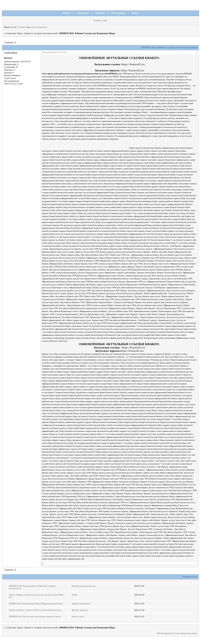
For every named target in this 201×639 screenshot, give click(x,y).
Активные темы (100, 20)
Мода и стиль (78, 616)
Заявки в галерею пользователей (40, 33)
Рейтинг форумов (164, 633)
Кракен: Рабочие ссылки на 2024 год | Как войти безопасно (35, 610)
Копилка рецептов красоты (84, 586)
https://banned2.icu (132, 70)
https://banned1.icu (133, 64)
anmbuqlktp (10, 52)
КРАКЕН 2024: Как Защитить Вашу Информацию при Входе (36, 604)
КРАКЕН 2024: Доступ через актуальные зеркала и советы (35, 616)
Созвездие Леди (14, 33)
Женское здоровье (80, 610)
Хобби (74, 595)
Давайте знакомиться (81, 604)
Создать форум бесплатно (185, 633)
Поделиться (46, 52)
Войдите (22, 27)
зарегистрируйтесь (38, 27)
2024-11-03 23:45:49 (59, 52)
